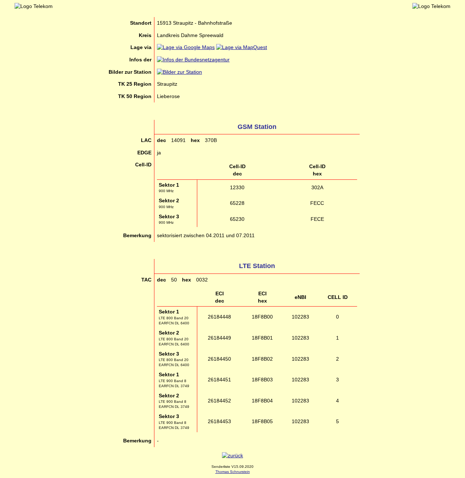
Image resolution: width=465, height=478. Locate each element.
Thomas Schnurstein (232, 472)
